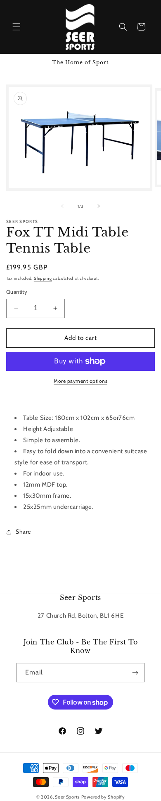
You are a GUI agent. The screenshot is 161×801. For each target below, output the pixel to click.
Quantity (16, 291)
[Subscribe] (135, 672)
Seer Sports (67, 797)
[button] (16, 27)
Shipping (43, 278)
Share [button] (23, 531)
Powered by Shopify (103, 797)
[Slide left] (62, 206)
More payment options (80, 381)
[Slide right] (99, 206)
